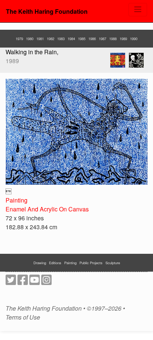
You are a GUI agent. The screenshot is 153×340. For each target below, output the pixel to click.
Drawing (39, 262)
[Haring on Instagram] (46, 282)
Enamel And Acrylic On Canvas (47, 209)
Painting (16, 200)
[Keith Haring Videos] (34, 282)
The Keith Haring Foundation (47, 11)
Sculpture (112, 262)
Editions (55, 262)
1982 (50, 38)
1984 (71, 38)
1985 (81, 38)
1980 (29, 38)
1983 (61, 38)
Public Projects (90, 262)
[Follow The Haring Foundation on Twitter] (11, 282)
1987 (102, 38)
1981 (40, 38)
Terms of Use (23, 317)
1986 (92, 38)
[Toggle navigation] (137, 9)
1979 (19, 38)
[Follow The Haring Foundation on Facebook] (22, 282)
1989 (123, 38)
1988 (113, 38)
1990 (133, 38)
